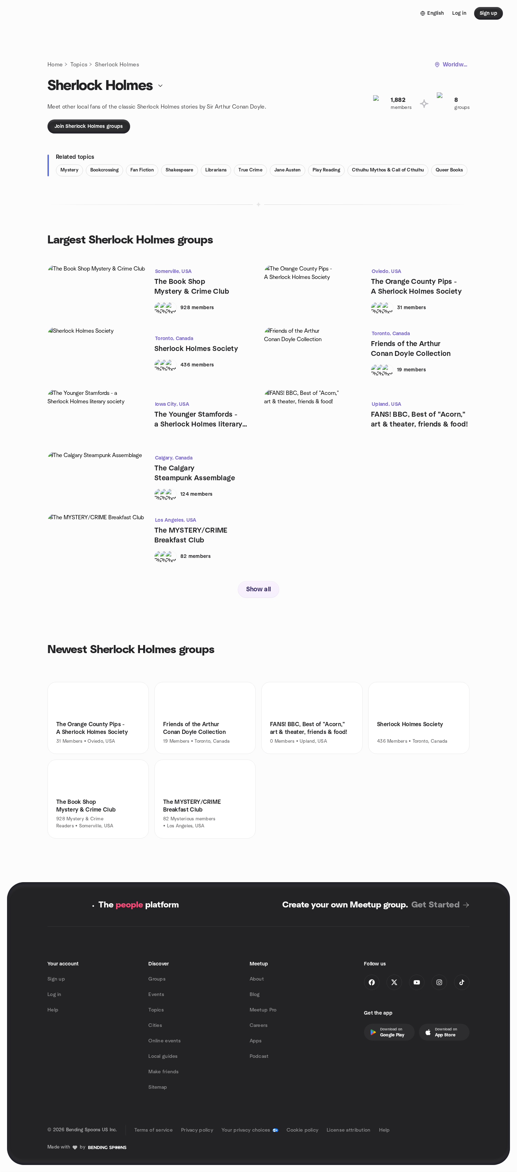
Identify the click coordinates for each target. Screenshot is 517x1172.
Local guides (163, 1056)
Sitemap (157, 1087)
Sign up (56, 979)
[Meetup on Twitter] (394, 982)
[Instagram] (439, 982)
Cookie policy (303, 1130)
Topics (78, 64)
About (257, 979)
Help (52, 1010)
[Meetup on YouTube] (417, 982)
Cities (155, 1025)
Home (55, 64)
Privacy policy (197, 1130)
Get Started (435, 905)
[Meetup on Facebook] (371, 982)
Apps (256, 1040)
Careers (259, 1025)
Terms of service (153, 1130)
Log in (54, 994)
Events (156, 994)
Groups (157, 979)
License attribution (348, 1130)
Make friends (163, 1071)
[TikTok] (462, 982)
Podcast (259, 1056)
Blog (255, 994)
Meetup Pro (263, 1010)
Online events (164, 1040)
